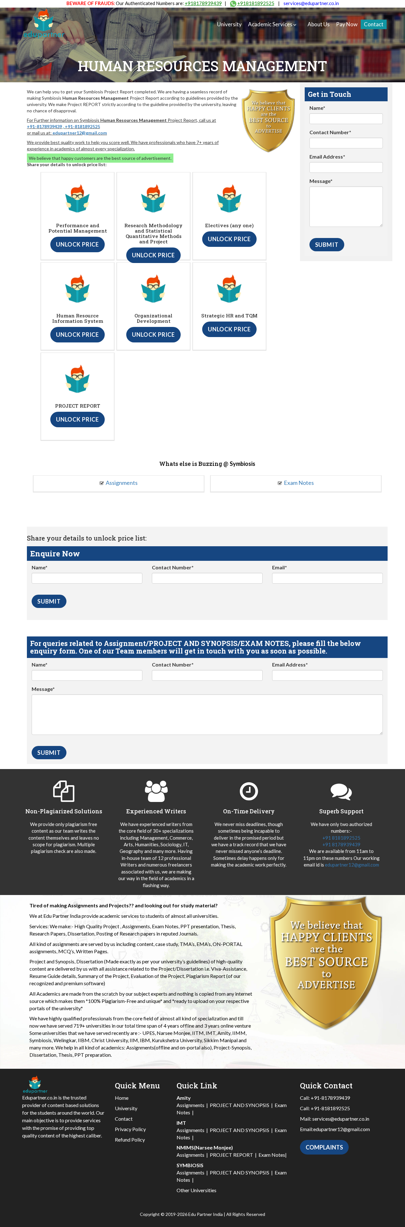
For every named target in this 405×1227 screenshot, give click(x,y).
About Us (319, 24)
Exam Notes (299, 482)
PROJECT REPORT (231, 1155)
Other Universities (196, 1190)
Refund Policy (130, 1139)
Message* (321, 181)
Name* (317, 108)
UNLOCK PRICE (77, 244)
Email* (279, 567)
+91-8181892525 (82, 126)
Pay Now (347, 24)
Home (121, 1098)
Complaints (324, 1147)
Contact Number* (330, 132)
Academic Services (270, 24)
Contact (373, 24)
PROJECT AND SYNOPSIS (239, 1105)
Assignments (122, 482)
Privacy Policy (130, 1129)
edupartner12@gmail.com (80, 132)
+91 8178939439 (341, 844)
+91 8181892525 (341, 838)
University (229, 24)
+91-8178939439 (44, 126)
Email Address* (327, 156)
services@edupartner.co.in (311, 3)
